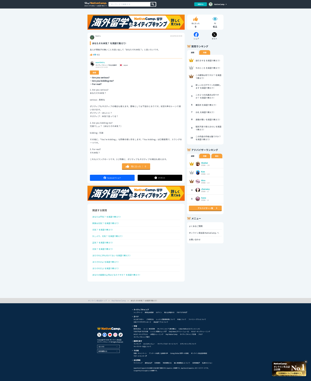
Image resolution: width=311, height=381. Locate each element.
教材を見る (137, 329)
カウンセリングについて (188, 343)
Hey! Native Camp (171, 334)
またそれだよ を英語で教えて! (105, 268)
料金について (181, 319)
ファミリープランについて (197, 319)
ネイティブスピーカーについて (167, 343)
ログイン (159, 312)
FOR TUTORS (181, 312)
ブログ (200, 334)
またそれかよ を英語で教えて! (105, 261)
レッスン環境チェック (157, 331)
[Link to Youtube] (110, 335)
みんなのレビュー (149, 343)
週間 (192, 52)
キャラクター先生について (142, 346)
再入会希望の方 (169, 312)
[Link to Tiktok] (121, 335)
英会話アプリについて (161, 322)
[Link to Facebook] (105, 335)
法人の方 (101, 346)
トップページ (138, 312)
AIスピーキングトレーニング (200, 331)
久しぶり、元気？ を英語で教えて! (107, 236)
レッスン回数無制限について (165, 319)
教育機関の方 (103, 351)
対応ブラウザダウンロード (142, 322)
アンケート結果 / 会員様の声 (158, 353)
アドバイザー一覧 (205, 208)
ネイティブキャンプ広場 (188, 334)
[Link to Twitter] (99, 335)
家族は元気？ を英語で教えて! (105, 223)
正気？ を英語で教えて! (102, 242)
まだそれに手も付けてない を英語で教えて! (111, 255)
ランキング (137, 343)
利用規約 (157, 363)
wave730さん (100, 62)
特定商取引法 (167, 363)
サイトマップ (138, 363)
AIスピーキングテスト (141, 334)
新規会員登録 (149, 312)
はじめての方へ (139, 319)
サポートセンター (139, 356)
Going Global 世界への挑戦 (179, 353)
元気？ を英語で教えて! (102, 229)
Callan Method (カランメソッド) (189, 329)
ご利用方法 (150, 319)
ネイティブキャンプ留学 (142, 337)
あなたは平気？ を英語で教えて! (106, 216)
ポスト (161, 178)
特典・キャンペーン (140, 353)
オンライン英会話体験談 (199, 353)
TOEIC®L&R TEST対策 (141, 331)
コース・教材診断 (149, 329)
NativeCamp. (219, 4)
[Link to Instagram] (115, 335)
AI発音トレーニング (156, 334)
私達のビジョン (207, 363)
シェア (114, 178)
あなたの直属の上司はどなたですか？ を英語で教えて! (116, 274)
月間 (204, 52)
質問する (200, 4)
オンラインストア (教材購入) (166, 329)
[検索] (153, 4)
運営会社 (148, 363)
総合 (217, 156)
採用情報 (195, 363)
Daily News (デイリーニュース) (179, 331)
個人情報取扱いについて (182, 363)
